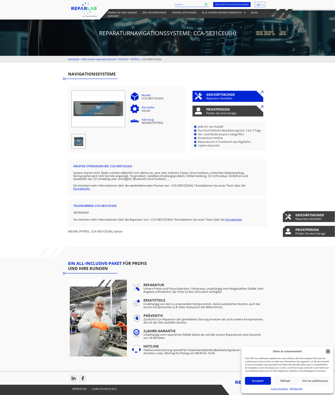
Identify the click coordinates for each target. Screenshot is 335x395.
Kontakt (113, 16)
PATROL (135, 59)
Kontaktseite (81, 189)
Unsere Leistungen (184, 12)
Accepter (258, 380)
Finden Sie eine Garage (122, 12)
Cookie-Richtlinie (279, 389)
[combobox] (189, 4)
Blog (254, 12)
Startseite (73, 59)
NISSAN (123, 59)
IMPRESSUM (296, 389)
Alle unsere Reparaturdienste (222, 12)
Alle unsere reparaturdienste (99, 59)
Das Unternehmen (154, 12)
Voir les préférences (315, 380)
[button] (328, 351)
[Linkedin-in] (73, 378)
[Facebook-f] (83, 378)
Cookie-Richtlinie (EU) (104, 388)
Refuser (286, 380)
